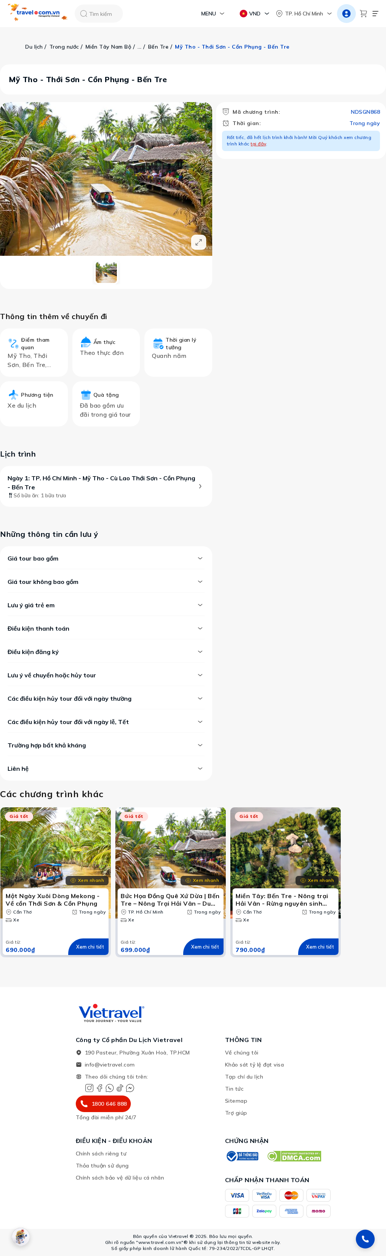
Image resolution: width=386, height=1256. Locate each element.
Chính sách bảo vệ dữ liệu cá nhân (120, 1177)
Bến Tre (158, 46)
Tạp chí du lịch (244, 1076)
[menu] (375, 13)
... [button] (140, 46)
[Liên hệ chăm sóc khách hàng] (365, 1239)
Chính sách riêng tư (101, 1153)
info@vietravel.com (110, 1064)
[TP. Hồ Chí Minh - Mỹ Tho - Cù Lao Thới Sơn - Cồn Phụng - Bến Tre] (106, 272)
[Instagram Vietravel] (89, 1088)
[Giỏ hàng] (363, 13)
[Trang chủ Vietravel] (38, 14)
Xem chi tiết (90, 947)
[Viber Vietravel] (109, 1088)
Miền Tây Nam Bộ (109, 46)
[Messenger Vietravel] (130, 1088)
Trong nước (64, 46)
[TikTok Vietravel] (119, 1088)
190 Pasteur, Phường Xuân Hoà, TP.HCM (137, 1052)
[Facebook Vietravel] (99, 1088)
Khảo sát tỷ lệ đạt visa (254, 1064)
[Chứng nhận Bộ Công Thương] (242, 1156)
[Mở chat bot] (20, 1236)
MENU (208, 13)
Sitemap (236, 1100)
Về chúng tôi (242, 1052)
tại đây (258, 144)
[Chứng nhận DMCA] (294, 1156)
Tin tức (234, 1088)
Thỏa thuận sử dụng (102, 1165)
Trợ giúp (236, 1112)
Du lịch (34, 46)
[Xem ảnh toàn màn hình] (198, 242)
